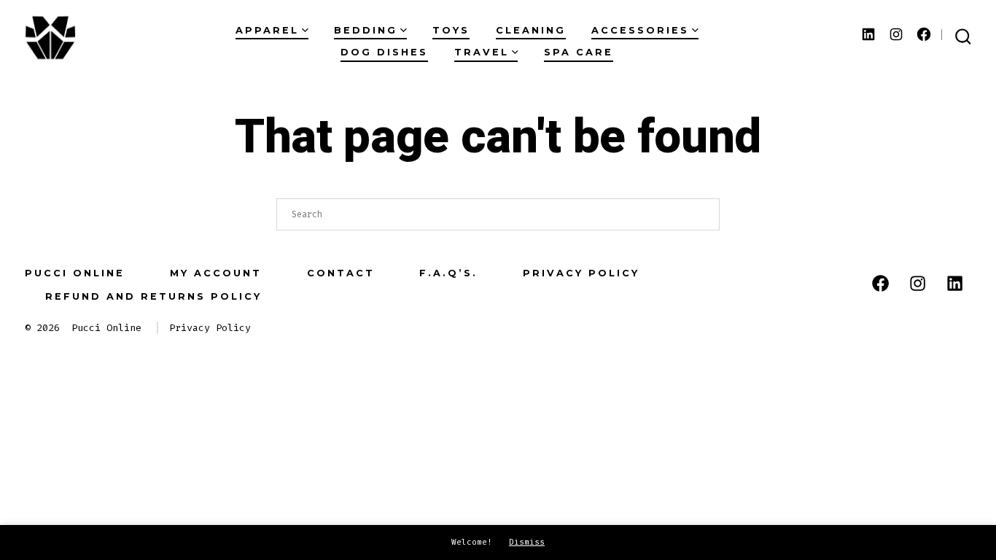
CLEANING (531, 30)
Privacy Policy (581, 273)
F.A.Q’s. (448, 273)
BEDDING (365, 30)
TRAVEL (481, 52)
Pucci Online (75, 273)
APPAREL (267, 30)
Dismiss (527, 542)
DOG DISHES (384, 52)
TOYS (451, 30)
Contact (341, 273)
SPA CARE (578, 52)
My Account (216, 273)
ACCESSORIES (640, 30)
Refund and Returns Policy (153, 296)
